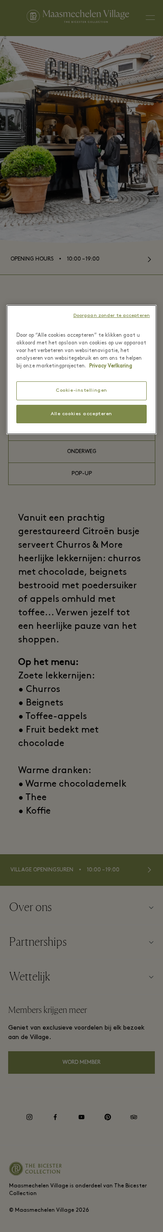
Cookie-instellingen (81, 390)
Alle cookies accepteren (81, 414)
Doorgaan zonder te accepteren (111, 315)
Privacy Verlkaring (110, 366)
